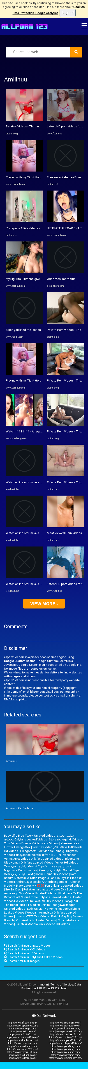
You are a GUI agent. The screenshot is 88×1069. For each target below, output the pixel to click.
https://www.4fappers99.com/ (22, 1025)
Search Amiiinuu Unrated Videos (29, 945)
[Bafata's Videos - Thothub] (24, 120)
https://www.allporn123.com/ (65, 1040)
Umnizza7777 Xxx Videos (32, 916)
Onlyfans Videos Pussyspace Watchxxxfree (41, 853)
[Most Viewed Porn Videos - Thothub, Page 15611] (65, 526)
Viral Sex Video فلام (45, 847)
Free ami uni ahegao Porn (64, 177)
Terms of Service (61, 984)
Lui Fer (56, 855)
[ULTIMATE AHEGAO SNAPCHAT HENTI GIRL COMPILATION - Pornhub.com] (65, 221)
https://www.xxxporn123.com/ (22, 1052)
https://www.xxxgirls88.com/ (65, 1022)
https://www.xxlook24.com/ (23, 1058)
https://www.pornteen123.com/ (65, 1037)
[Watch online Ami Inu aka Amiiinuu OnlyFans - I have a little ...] (24, 526)
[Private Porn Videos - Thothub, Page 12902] (65, 323)
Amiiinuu (11, 761)
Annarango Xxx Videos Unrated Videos (30, 893)
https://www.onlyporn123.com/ (65, 1043)
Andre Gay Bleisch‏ (28, 882)
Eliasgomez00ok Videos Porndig (42, 851)
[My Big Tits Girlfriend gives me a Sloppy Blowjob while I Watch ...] (24, 272)
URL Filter (43, 988)
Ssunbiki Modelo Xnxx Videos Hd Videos (43, 924)
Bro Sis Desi (13, 889)
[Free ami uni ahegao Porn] (65, 170)
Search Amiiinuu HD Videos (25, 953)
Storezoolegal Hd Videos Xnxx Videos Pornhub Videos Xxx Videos (43, 841)
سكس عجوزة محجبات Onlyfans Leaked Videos (39, 837)
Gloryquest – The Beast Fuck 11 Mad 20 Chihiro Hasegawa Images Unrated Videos (42, 905)
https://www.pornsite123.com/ (23, 1037)
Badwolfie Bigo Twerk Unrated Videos (29, 836)
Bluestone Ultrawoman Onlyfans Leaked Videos (41, 860)
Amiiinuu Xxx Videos (19, 808)
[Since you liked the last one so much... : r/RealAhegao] (24, 323)
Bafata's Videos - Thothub (23, 126)
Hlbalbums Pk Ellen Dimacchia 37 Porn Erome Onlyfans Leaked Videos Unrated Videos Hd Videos (43, 897)
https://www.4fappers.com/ (22, 1022)
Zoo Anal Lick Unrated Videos (36, 920)
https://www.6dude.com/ (23, 1031)
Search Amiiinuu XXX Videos (26, 949)
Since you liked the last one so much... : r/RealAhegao (41, 330)
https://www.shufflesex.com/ (22, 1040)
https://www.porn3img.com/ (65, 1052)
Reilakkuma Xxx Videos (45, 901)
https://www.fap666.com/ (22, 1034)
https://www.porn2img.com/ (65, 1049)
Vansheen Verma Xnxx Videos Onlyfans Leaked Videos (40, 857)
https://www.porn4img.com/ (65, 1055)
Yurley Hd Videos (66, 862)
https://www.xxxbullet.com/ (22, 1046)
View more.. (44, 603)
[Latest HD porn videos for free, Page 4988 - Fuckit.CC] (65, 120)
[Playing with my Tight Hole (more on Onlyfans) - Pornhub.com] (24, 170)
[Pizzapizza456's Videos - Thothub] (24, 221)
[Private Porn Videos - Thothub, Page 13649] (65, 374)
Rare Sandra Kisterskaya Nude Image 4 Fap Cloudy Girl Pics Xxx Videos (43, 878)
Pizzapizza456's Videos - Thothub (29, 228)
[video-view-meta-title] (65, 272)
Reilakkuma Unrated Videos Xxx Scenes (50, 889)
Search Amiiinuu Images (23, 961)
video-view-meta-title (61, 279)
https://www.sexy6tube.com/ (65, 1025)
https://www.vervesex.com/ (22, 1043)
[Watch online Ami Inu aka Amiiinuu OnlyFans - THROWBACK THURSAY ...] (24, 475)
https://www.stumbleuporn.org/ (65, 1058)
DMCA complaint (15, 699)
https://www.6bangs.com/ (22, 1028)
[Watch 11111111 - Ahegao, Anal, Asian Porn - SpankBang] (24, 425)
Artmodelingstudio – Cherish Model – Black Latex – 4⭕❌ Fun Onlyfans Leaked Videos (43, 884)
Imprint (44, 984)
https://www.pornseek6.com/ (65, 1034)
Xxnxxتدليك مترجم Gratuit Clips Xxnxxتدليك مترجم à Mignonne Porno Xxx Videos (41, 872)
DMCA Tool (59, 988)
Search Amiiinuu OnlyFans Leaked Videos (35, 957)
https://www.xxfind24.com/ (23, 1055)
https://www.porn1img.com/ (65, 1046)
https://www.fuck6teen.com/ (65, 1028)
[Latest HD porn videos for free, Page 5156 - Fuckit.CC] (65, 577)
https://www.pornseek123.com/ (65, 1031)
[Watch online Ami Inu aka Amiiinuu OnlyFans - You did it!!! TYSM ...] (24, 577)
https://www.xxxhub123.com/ (22, 1049)
